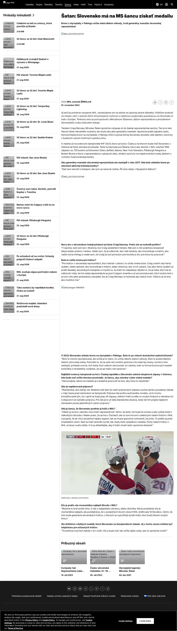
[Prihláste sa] (166, 4)
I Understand (145, 621)
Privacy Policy (31, 620)
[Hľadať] (172, 4)
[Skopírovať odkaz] (171, 102)
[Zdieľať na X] (160, 102)
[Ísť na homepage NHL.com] (13, 4)
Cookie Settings (126, 621)
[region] (88, 621)
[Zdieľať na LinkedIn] (166, 102)
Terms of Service (15, 628)
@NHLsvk (86, 101)
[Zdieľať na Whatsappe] (155, 102)
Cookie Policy (48, 620)
